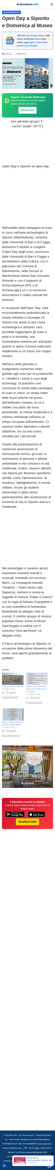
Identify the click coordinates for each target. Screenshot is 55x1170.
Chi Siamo (11, 1157)
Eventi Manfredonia (11, 12)
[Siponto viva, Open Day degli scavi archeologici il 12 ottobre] (37, 679)
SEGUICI (21, 35)
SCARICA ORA (27, 821)
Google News (37, 35)
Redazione (8, 54)
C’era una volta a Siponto (12, 686)
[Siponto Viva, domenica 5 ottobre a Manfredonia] (12, 714)
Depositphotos (44, 1140)
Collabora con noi (9, 1161)
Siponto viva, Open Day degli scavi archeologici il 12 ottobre (36, 689)
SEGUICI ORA (27, 110)
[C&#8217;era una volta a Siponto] (12, 679)
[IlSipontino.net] (27, 4)
